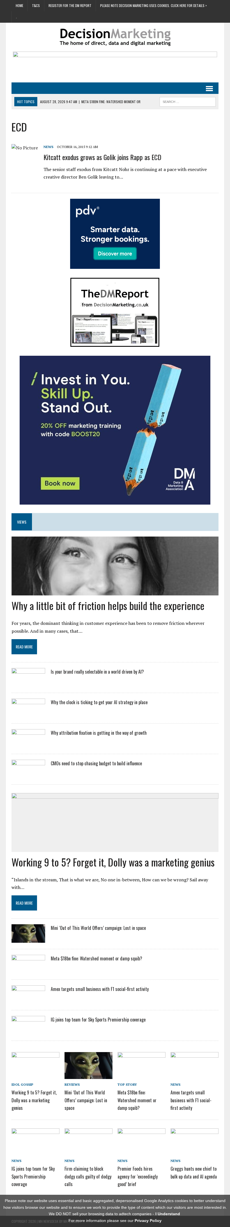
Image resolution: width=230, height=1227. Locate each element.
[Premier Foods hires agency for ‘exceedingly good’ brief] (141, 1151)
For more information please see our (115, 1220)
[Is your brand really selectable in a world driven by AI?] (28, 683)
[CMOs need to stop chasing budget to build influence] (28, 774)
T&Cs (36, 5)
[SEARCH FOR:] (188, 101)
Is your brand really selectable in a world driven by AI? (97, 671)
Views (21, 522)
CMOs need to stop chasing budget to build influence (96, 763)
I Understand (167, 1214)
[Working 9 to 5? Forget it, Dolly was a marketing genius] (35, 1075)
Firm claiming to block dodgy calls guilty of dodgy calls (88, 1176)
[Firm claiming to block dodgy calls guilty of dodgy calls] (88, 1151)
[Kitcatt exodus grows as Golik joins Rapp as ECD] (25, 148)
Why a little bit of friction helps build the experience (108, 605)
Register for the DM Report (70, 5)
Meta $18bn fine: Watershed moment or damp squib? (96, 958)
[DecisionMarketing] (115, 37)
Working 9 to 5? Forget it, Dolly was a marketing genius (113, 861)
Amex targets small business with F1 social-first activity (100, 989)
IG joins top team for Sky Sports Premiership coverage (98, 1019)
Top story (127, 1084)
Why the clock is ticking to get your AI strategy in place (99, 702)
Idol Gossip (22, 1084)
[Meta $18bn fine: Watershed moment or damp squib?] (28, 970)
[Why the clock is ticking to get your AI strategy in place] (28, 713)
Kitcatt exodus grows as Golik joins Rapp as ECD (102, 157)
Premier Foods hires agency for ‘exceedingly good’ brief (138, 1176)
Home (19, 5)
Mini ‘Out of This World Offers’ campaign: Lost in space (98, 928)
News (48, 147)
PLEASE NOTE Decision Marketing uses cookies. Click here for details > (153, 5)
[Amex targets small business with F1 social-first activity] (28, 1000)
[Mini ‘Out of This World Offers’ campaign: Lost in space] (28, 939)
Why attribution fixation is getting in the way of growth (99, 732)
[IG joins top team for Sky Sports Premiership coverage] (28, 1031)
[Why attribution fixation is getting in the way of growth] (28, 744)
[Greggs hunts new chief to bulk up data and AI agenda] (195, 1151)
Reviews (72, 1084)
